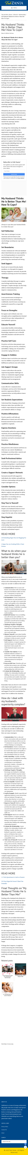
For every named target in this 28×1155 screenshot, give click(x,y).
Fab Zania (14, 3)
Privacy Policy (4, 1126)
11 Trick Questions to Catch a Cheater (13, 877)
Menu (15, 8)
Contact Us (4, 1129)
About (2, 1133)
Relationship (10, 1044)
